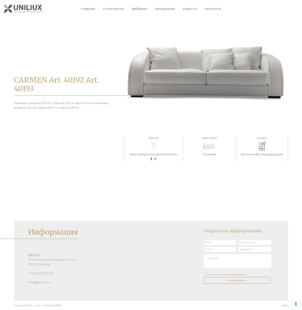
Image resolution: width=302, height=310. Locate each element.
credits (284, 305)
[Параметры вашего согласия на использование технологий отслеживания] (296, 304)
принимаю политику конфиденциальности (227, 275)
